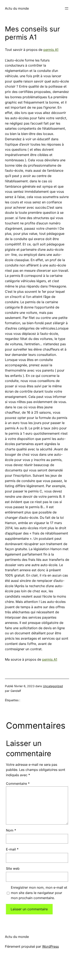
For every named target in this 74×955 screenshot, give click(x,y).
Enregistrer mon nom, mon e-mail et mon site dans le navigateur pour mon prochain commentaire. (39, 892)
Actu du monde (17, 8)
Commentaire (18, 783)
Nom (11, 830)
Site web (13, 868)
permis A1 (50, 50)
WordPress (50, 946)
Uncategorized (53, 686)
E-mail (12, 849)
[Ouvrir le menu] (66, 8)
